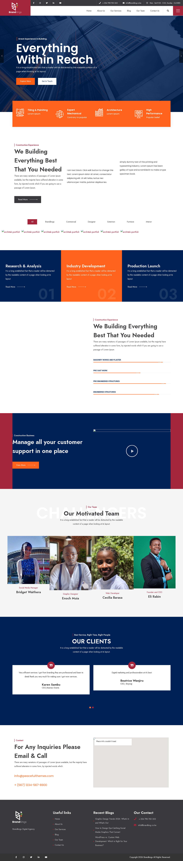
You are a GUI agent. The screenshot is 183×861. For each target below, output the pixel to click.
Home (89, 10)
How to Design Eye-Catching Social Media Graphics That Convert (110, 830)
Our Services (115, 10)
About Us (101, 10)
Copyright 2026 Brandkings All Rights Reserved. (150, 857)
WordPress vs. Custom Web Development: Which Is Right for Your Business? (111, 841)
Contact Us (154, 10)
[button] (132, 451)
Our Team (140, 10)
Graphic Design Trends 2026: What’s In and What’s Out (112, 820)
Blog (129, 10)
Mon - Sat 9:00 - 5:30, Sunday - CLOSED (165, 3)
